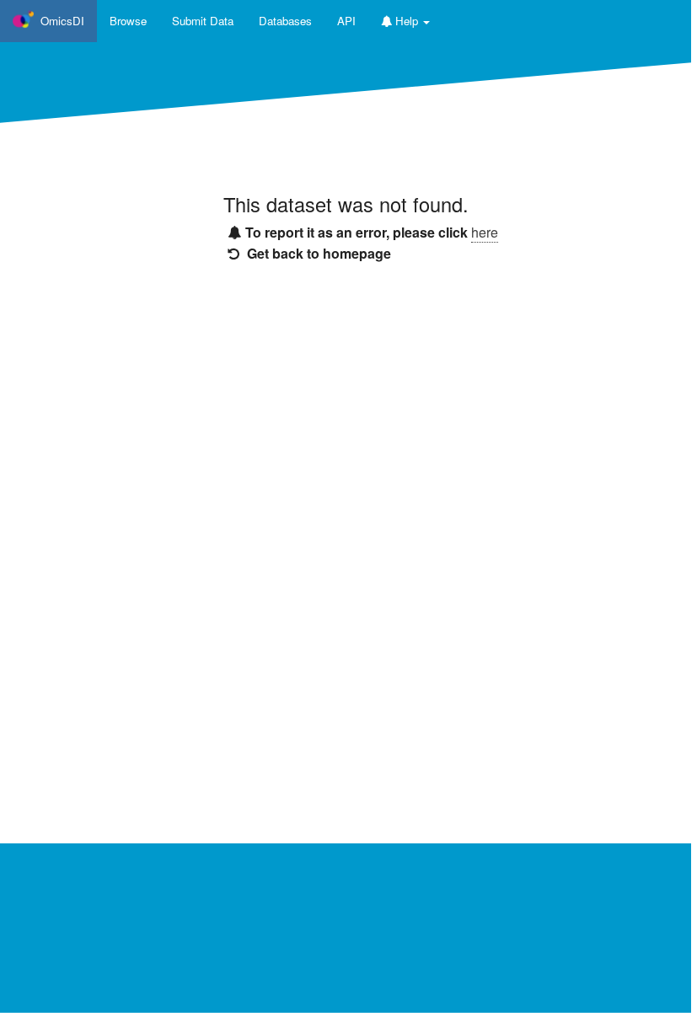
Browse (128, 21)
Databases (285, 21)
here (484, 232)
